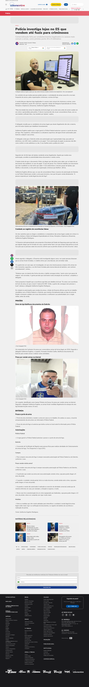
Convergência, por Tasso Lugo (50, 624)
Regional (7, 658)
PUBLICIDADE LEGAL (49, 644)
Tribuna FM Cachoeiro (29, 623)
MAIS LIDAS (8, 601)
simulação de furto (41, 549)
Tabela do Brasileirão (10, 645)
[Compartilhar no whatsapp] (12, 258)
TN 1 (26, 632)
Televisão (27, 614)
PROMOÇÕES (47, 639)
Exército (50, 546)
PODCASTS (45, 9)
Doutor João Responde (48, 599)
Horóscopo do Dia (28, 604)
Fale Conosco (46, 653)
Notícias (26, 599)
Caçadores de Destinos (30, 646)
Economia (8, 631)
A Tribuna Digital (53, 9)
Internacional (27, 607)
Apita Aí (26, 645)
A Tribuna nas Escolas (29, 660)
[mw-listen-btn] (12, 255)
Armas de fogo (24, 546)
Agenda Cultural (9, 652)
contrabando (32, 546)
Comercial (46, 652)
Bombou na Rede (28, 602)
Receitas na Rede (9, 655)
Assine (26, 654)
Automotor (27, 643)
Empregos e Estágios (10, 634)
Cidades (7, 621)
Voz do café (46, 601)
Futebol (7, 639)
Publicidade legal (63, 9)
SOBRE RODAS (28, 615)
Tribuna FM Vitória (29, 621)
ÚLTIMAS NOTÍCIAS (10, 597)
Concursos (8, 633)
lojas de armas (72, 546)
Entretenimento (9, 650)
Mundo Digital (47, 615)
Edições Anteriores (29, 662)
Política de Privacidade (48, 655)
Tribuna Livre (46, 614)
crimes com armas (42, 546)
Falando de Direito (47, 626)
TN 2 (26, 633)
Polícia (17, 25)
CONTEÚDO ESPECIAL (49, 659)
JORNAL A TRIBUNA (30, 652)
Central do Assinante (29, 664)
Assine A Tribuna (56, 4)
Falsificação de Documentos (60, 546)
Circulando (27, 648)
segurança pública (31, 549)
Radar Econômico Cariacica (11, 620)
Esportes (7, 636)
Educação (8, 623)
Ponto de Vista (28, 640)
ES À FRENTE (47, 609)
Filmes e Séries (28, 610)
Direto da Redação (48, 607)
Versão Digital (28, 656)
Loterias (26, 605)
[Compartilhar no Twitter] (12, 264)
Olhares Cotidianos (48, 629)
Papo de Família (47, 612)
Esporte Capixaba (9, 638)
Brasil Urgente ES (28, 635)
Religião (7, 628)
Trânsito (7, 625)
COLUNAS (46, 597)
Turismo (7, 647)
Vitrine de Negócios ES (48, 605)
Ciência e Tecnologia (29, 601)
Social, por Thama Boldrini (49, 632)
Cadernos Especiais (29, 657)
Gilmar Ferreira (47, 610)
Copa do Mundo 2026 (10, 643)
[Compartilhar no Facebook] (12, 261)
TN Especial (27, 638)
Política (7, 630)
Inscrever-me (47, 587)
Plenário (45, 618)
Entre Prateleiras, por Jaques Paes (50, 623)
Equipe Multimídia (47, 650)
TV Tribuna (17, 9)
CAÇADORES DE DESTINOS (36, 9)
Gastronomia (8, 656)
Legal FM (27, 624)
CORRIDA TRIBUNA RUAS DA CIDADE (12, 606)
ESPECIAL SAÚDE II (25, 9)
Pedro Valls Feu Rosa (48, 631)
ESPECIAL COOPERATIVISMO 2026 (12, 611)
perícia (18, 549)
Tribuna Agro (8, 618)
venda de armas (51, 549)
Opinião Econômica (48, 634)
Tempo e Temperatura (10, 648)
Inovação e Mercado (48, 602)
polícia (23, 549)
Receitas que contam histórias (31, 642)
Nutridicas (46, 617)
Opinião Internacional (48, 636)
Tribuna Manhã (28, 637)
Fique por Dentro (28, 630)
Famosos (7, 653)
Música (26, 612)
